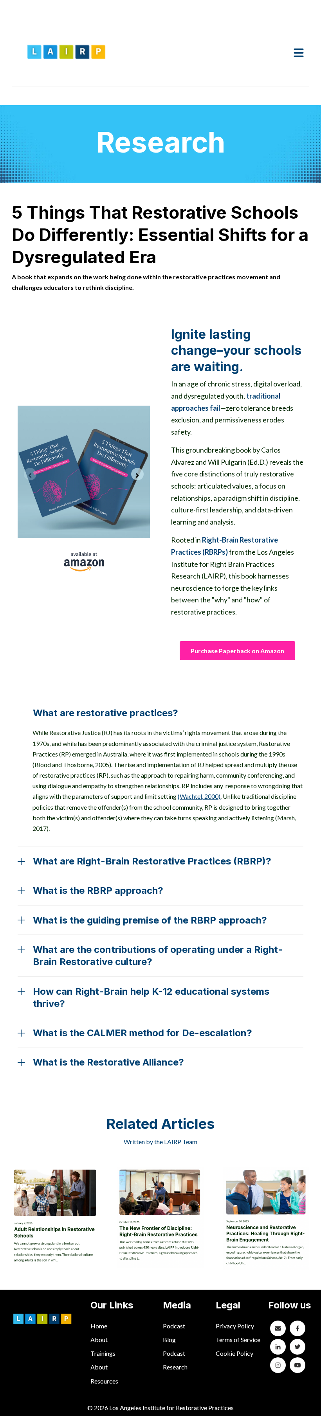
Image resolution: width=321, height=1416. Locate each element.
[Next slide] (137, 474)
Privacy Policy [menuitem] (235, 1326)
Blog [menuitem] (169, 1339)
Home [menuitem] (98, 1326)
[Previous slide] (30, 474)
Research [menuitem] (175, 1367)
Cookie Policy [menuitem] (234, 1353)
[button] (298, 52)
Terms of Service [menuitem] (238, 1339)
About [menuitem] (99, 1339)
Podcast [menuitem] (174, 1326)
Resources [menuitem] (104, 1381)
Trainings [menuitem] (102, 1353)
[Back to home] (66, 52)
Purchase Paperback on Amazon (237, 650)
